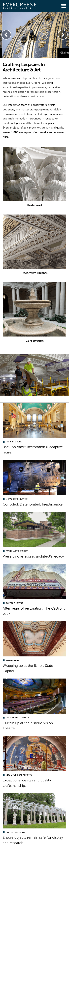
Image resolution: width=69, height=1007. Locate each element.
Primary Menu (63, 6)
